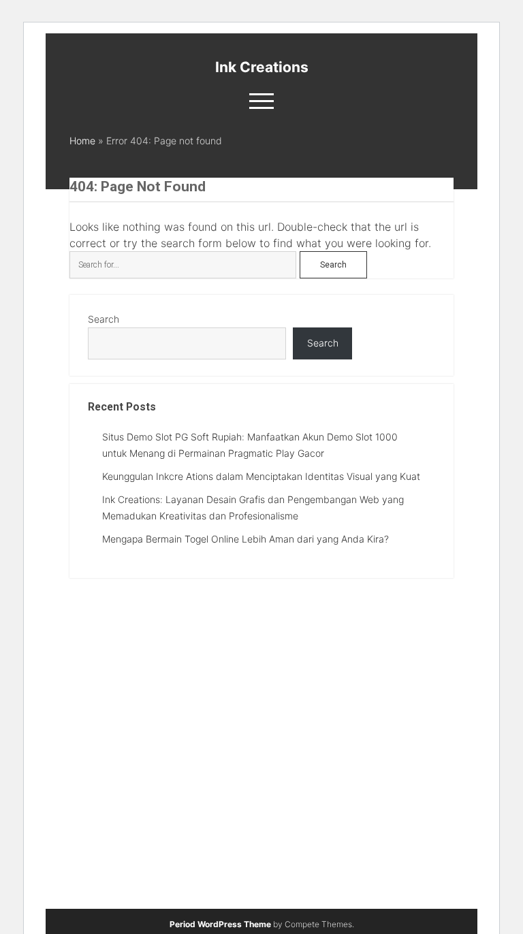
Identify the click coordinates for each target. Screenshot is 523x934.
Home (82, 140)
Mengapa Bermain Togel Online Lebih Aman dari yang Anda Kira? (245, 539)
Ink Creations (261, 67)
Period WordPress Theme (220, 924)
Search (103, 319)
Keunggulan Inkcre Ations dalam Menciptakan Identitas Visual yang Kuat (261, 476)
